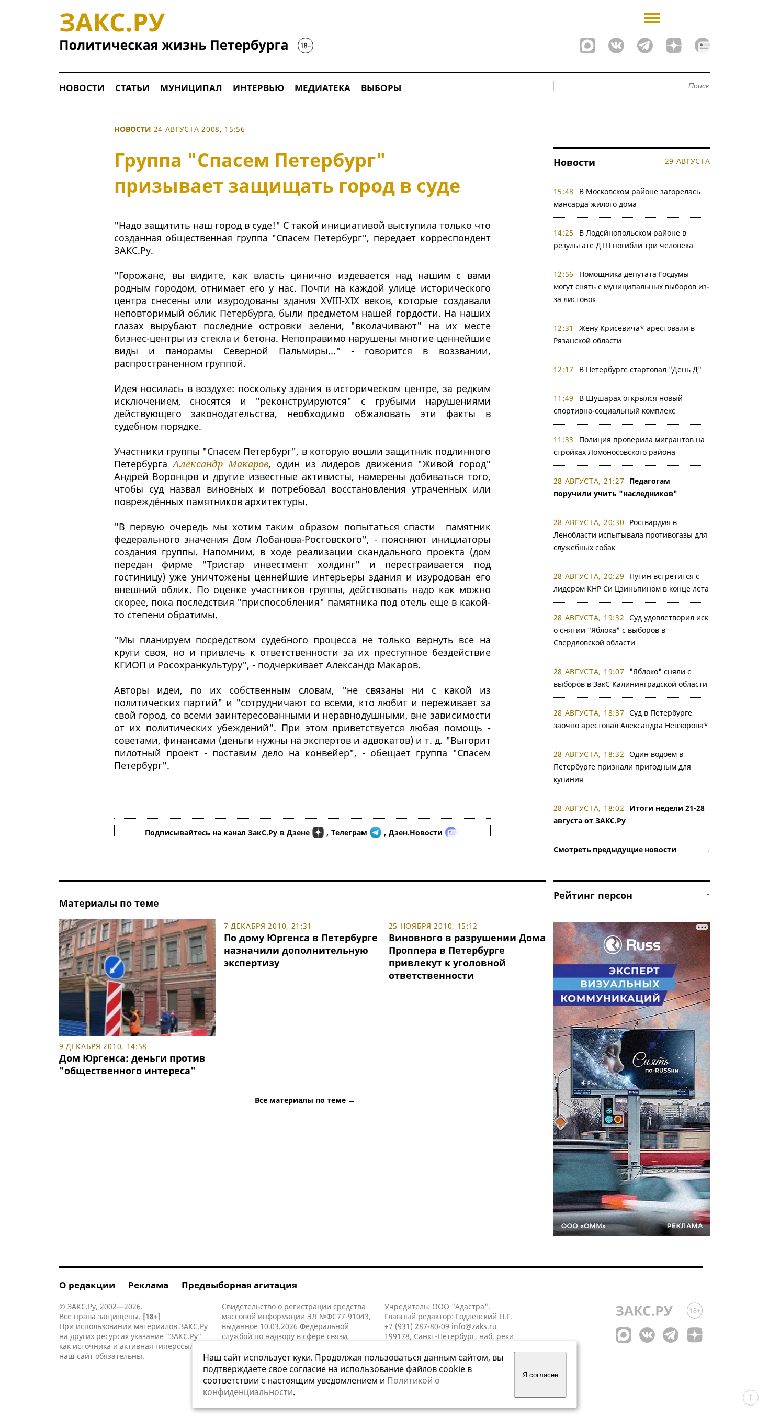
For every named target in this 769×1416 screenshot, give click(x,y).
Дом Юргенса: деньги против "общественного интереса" (132, 1064)
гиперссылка (178, 1346)
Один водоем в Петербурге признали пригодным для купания (622, 766)
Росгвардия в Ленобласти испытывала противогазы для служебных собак (630, 534)
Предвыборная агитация (239, 1285)
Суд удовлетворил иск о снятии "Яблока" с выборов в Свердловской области (631, 630)
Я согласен (540, 1375)
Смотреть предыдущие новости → (631, 849)
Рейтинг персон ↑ (631, 895)
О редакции (87, 1285)
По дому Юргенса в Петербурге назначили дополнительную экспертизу (301, 950)
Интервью (258, 88)
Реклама (148, 1285)
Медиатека (322, 88)
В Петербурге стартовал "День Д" (640, 369)
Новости (82, 88)
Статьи (132, 88)
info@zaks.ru (474, 1326)
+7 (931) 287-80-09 (416, 1326)
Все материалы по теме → (305, 1100)
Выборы (381, 88)
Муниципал (191, 88)
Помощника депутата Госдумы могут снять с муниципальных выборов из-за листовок (631, 286)
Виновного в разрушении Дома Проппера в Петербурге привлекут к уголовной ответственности (467, 956)
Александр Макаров (220, 464)
